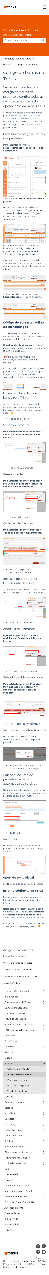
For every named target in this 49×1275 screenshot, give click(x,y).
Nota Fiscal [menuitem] (10, 1113)
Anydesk (24, 1264)
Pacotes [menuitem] (8, 1096)
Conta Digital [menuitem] (11, 1174)
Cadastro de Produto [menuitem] (18, 1069)
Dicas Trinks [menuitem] (10, 1041)
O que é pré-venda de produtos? (18, 963)
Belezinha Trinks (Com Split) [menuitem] (19, 1202)
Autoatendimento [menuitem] (13, 1208)
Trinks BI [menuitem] (9, 1180)
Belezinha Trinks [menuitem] (13, 1130)
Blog (32, 1264)
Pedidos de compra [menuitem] (17, 1080)
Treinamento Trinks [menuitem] (14, 1013)
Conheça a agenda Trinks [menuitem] (17, 1002)
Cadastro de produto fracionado (17, 969)
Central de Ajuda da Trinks (17, 59)
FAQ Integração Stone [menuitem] (16, 1152)
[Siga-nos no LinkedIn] (38, 1252)
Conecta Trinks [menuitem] (12, 1213)
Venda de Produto (11, 983)
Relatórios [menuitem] (9, 1141)
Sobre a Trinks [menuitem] (11, 1224)
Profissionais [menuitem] (10, 1046)
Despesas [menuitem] (9, 1119)
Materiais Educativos (14, 1267)
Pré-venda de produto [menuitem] (19, 1085)
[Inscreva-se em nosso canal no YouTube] (44, 1252)
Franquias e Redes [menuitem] (14, 1135)
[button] (44, 991)
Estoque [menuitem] (8, 1108)
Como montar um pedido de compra (20, 976)
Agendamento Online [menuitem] (15, 1146)
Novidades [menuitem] (9, 1035)
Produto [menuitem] (8, 1063)
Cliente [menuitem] (8, 1058)
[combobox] (22, 40)
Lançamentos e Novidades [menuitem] (18, 1185)
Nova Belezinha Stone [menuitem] (16, 1196)
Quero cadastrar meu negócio (19, 1261)
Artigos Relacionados (27, 64)
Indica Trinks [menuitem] (11, 1219)
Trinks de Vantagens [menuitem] (15, 1019)
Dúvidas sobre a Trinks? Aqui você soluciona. (20, 32)
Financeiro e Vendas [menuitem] (14, 1102)
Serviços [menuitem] (8, 1052)
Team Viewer (11, 1264)
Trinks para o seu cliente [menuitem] (17, 1158)
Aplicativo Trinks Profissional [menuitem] (19, 1024)
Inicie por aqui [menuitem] (11, 997)
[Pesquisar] (43, 40)
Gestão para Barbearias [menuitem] (16, 1008)
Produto (7, 64)
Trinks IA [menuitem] (8, 1230)
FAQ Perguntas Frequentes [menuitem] (19, 1030)
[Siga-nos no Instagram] (38, 1246)
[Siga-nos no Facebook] (44, 1246)
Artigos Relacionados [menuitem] (19, 1074)
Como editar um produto (14, 956)
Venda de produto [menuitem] (17, 1091)
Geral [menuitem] (7, 1169)
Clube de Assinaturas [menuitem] (15, 1163)
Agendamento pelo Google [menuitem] (18, 1191)
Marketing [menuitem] (9, 1124)
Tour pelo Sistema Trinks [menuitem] (17, 991)
